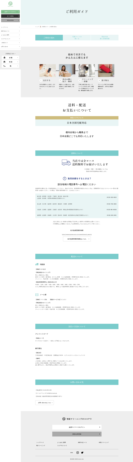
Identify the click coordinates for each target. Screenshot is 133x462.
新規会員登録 (10, 20)
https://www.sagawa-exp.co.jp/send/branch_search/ (77, 234)
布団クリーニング (104, 442)
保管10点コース (5, 31)
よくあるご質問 (5, 35)
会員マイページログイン (10, 11)
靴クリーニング (40, 445)
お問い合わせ (4, 46)
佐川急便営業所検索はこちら (77, 239)
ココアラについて (5, 38)
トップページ (4, 27)
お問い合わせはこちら (44, 402)
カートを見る (10, 16)
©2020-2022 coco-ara (77, 459)
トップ (37, 26)
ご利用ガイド (4, 42)
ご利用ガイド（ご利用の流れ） (49, 26)
